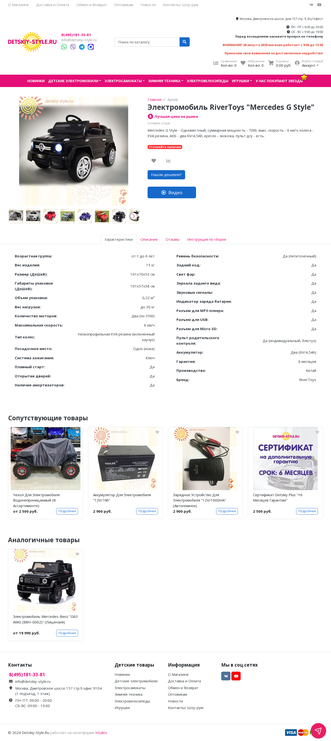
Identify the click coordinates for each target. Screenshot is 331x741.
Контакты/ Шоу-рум (180, 4)
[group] (16, 216)
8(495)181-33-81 (76, 34)
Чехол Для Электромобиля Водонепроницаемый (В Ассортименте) (36, 500)
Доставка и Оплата (52, 4)
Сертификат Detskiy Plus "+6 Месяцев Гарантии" (277, 497)
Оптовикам (123, 4)
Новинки (36, 81)
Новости (148, 4)
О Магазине (18, 4)
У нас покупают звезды (279, 81)
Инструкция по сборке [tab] (206, 239)
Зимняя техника (164, 81)
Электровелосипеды (207, 81)
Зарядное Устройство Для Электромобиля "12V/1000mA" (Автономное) (199, 500)
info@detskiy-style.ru (79, 39)
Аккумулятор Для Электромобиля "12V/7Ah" (122, 497)
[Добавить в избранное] (154, 161)
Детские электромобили (73, 81)
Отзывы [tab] (173, 239)
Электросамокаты (123, 81)
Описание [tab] (149, 239)
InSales (101, 732)
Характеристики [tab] (119, 239)
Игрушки (240, 81)
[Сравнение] (168, 161)
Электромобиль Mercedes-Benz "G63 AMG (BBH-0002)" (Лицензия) (45, 619)
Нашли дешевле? (166, 174)
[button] (133, 216)
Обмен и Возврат (91, 4)
